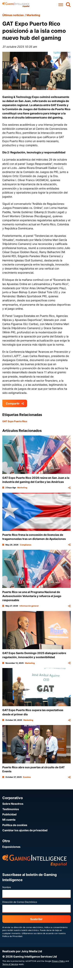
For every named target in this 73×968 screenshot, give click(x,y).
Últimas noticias (13, 15)
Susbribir (36, 919)
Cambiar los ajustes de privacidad (24, 830)
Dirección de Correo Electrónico (19, 902)
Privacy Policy (58, 961)
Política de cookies (14, 825)
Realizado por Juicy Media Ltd (22, 951)
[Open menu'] (60, 4)
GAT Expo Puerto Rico (14, 421)
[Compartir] (69, 488)
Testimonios (10, 809)
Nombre (6, 887)
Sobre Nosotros (12, 803)
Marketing (33, 15)
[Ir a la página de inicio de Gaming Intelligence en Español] (15, 4)
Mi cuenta (8, 819)
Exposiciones (11, 846)
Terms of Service (10, 964)
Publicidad (9, 814)
